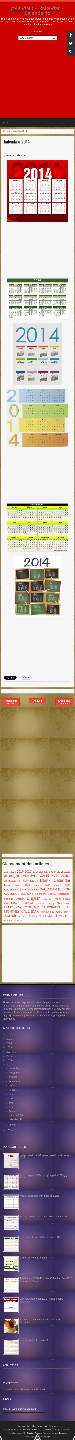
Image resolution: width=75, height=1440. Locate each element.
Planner (44, 911)
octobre (13, 1077)
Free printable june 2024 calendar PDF (40, 1237)
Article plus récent (11, 702)
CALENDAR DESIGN (55, 889)
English (34, 898)
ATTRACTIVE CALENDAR (21, 880)
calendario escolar (46, 894)
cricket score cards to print (33, 1257)
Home (6, 131)
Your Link (31, 1426)
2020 (67, 871)
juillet (12, 1089)
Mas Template (61, 1433)
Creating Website (34, 1433)
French (41, 903)
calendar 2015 (41, 885)
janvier (13, 1125)
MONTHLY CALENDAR (21, 911)
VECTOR (64, 915)
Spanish (10, 916)
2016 (20, 871)
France (57, 899)
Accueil (37, 31)
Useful (52, 916)
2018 (60, 871)
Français (47, 899)
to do (42, 916)
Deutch (20, 898)
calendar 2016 (61, 885)
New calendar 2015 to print (34, 1340)
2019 (9, 1047)
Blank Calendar (55, 880)
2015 (13, 871)
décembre (14, 1068)
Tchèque (32, 916)
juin (11, 1094)
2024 (9, 1034)
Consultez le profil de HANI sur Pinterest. (24, 1389)
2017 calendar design (45, 871)
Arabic (65, 876)
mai (11, 1098)
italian (67, 907)
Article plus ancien (64, 702)
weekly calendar (13, 920)
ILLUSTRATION (51, 907)
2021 (9, 1038)
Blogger (47, 1436)
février (12, 1111)
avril (11, 1103)
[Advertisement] (37, 80)
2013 (9, 1130)
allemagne (11, 876)
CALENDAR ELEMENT (18, 893)
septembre (15, 1081)
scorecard (56, 911)
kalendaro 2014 (17, 141)
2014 (7, 871)
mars (12, 1107)
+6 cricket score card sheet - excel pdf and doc (44, 1216)
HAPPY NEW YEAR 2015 (21, 907)
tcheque (22, 916)
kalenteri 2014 (16, 1115)
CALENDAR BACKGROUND (21, 889)
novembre (14, 1072)
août (11, 1085)
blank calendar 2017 (17, 885)
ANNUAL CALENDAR (40, 876)
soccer (67, 912)
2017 (28, 871)
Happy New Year (58, 903)
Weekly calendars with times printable (39, 1196)
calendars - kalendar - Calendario (38, 11)
